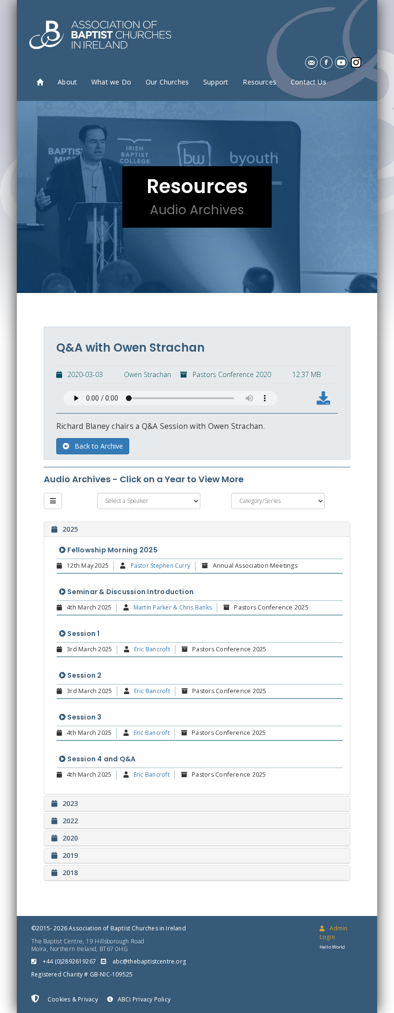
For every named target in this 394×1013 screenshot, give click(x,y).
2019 (70, 855)
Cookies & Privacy (72, 999)
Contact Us (308, 81)
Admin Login (333, 932)
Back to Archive (98, 446)
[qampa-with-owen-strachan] (323, 398)
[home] (39, 82)
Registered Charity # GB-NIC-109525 (82, 974)
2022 (70, 820)
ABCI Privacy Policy (144, 999)
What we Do (111, 81)
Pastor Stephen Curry (161, 565)
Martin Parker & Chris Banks (173, 607)
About (67, 81)
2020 (70, 837)
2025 (70, 529)
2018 (70, 872)
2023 (70, 803)
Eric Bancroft (152, 649)
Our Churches (167, 81)
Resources (259, 81)
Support (215, 81)
